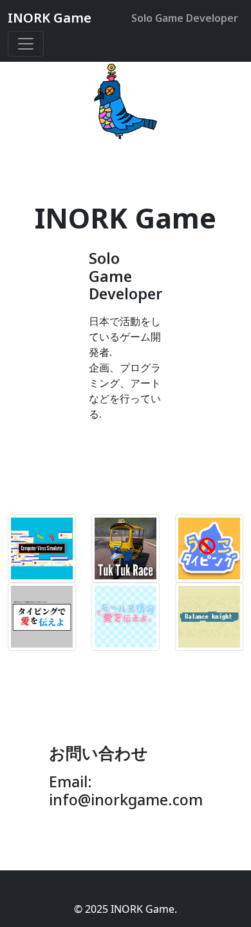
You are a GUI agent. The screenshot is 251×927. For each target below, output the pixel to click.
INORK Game (49, 17)
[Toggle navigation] (26, 44)
